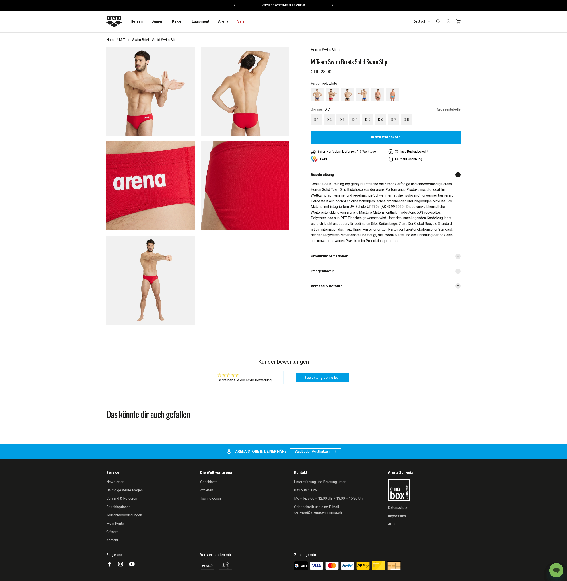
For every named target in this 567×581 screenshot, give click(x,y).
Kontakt (112, 540)
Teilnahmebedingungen (124, 515)
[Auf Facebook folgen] (109, 564)
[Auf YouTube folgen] (132, 564)
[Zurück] (234, 5)
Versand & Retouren (121, 498)
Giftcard (112, 532)
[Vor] (332, 5)
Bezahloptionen (118, 507)
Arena (223, 21)
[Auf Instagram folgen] (121, 564)
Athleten (206, 490)
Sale (241, 21)
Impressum (397, 516)
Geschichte (208, 482)
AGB (391, 524)
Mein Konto (115, 523)
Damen (157, 21)
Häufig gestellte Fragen (124, 490)
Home (111, 40)
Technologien (210, 498)
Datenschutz (398, 507)
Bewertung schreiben (322, 378)
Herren (137, 21)
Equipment (200, 21)
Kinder (177, 21)
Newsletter (115, 482)
